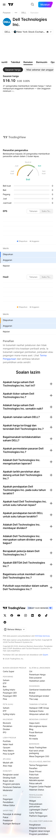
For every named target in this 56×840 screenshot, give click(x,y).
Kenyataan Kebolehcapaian (36, 778)
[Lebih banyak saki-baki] (16, 12)
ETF (4, 683)
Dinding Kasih (9, 777)
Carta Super (8, 671)
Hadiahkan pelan (37, 681)
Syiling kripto (9, 689)
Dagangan (8, 799)
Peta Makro (8, 750)
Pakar (5, 817)
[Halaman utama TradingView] (14, 608)
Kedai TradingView (38, 747)
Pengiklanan (35, 824)
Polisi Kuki (33, 774)
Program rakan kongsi (39, 831)
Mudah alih (8, 762)
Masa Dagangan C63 (39, 756)
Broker (32, 693)
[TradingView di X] (5, 615)
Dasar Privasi (35, 771)
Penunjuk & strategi (12, 814)
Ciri (30, 671)
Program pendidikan (38, 834)
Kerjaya (32, 735)
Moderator (8, 790)
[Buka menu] (4, 4)
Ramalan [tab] (28, 62)
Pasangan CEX (10, 693)
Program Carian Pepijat (40, 786)
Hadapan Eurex (36, 711)
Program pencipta (11, 784)
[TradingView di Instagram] (26, 615)
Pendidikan (8, 802)
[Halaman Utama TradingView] (10, 5)
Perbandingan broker (39, 696)
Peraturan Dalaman (12, 787)
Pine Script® (8, 754)
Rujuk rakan (8, 781)
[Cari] (32, 4)
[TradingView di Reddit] (5, 622)
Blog (31, 729)
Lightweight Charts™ (38, 809)
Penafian (33, 768)
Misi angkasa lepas (38, 726)
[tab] (13, 69)
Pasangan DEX (10, 696)
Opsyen (6, 747)
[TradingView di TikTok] (46, 615)
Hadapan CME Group (39, 708)
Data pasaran (35, 677)
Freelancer (8, 820)
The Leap (33, 699)
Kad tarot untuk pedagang (36, 751)
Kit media (33, 738)
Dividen (6, 729)
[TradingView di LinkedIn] (32, 615)
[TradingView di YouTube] (19, 615)
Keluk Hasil (8, 744)
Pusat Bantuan (36, 732)
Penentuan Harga (37, 674)
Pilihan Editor (9, 805)
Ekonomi (7, 723)
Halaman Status (36, 789)
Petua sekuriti (35, 783)
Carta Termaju (35, 813)
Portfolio (7, 741)
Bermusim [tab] (41, 62)
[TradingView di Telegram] (39, 615)
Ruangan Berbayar (11, 823)
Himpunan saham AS (39, 714)
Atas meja (7, 765)
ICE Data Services (42, 636)
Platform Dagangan (38, 816)
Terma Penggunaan (38, 765)
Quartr (45, 655)
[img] (47, 31)
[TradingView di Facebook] (12, 615)
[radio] (33, 211)
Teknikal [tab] (15, 62)
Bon (4, 686)
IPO (4, 732)
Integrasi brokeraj (37, 828)
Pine (5, 699)
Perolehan (7, 726)
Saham (6, 680)
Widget (32, 801)
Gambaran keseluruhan (40, 689)
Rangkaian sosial (11, 774)
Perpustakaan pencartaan (35, 805)
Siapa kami (34, 723)
